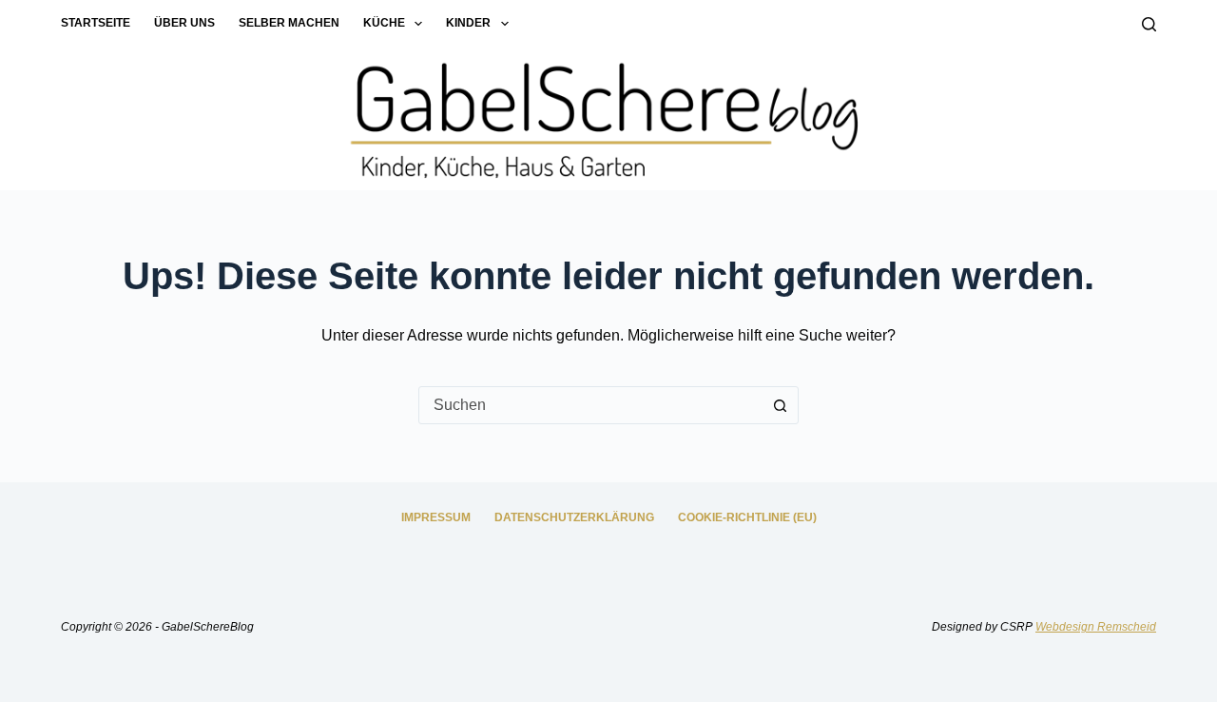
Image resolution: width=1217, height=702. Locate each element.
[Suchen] (1149, 24)
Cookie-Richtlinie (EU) (747, 517)
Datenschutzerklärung (574, 517)
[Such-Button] (780, 405)
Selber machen (289, 22)
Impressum (436, 517)
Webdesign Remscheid (1095, 627)
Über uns (184, 22)
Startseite (95, 22)
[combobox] (590, 405)
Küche (384, 22)
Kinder (468, 22)
